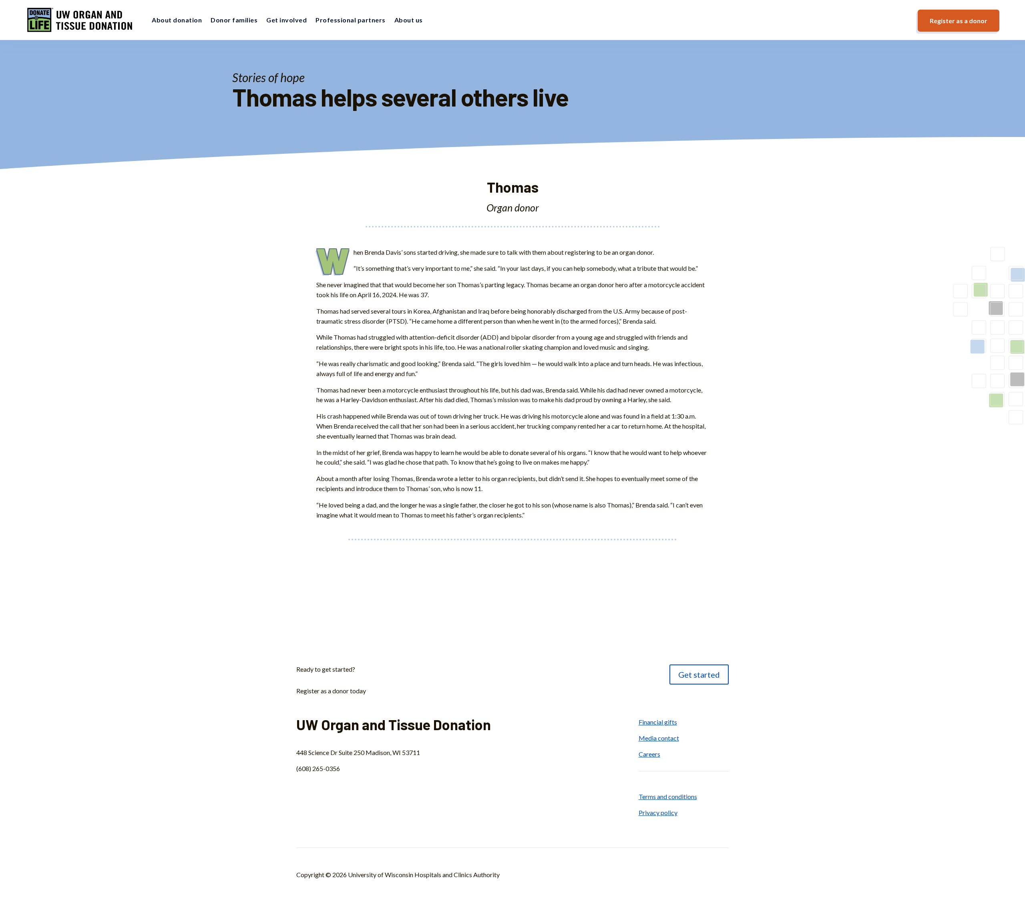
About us (408, 20)
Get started (699, 674)
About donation (177, 20)
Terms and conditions (668, 796)
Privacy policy (658, 812)
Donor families (234, 20)
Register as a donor (958, 20)
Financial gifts (658, 722)
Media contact (659, 738)
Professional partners (351, 20)
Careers (649, 754)
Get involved (286, 20)
